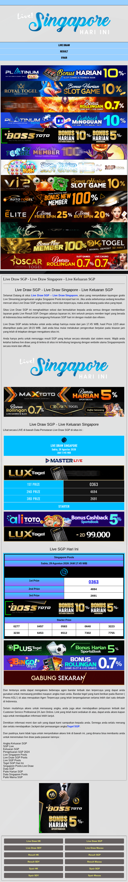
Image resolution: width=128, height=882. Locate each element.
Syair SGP (94, 868)
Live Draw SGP (94, 841)
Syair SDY (33, 875)
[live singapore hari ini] (64, 73)
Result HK (33, 855)
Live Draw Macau (94, 848)
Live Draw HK (34, 841)
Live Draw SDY (33, 848)
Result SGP (95, 855)
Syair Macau (94, 875)
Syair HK (33, 868)
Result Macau (94, 861)
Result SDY (33, 861)
